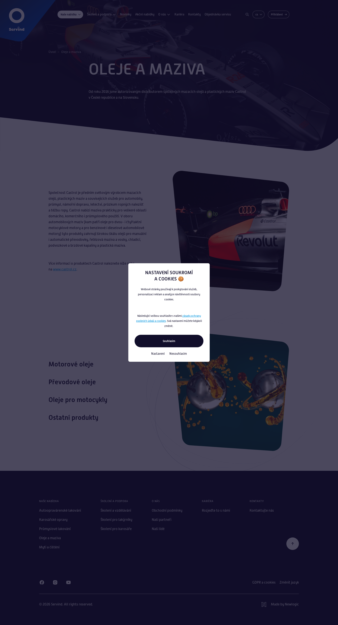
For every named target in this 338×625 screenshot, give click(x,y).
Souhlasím (169, 341)
